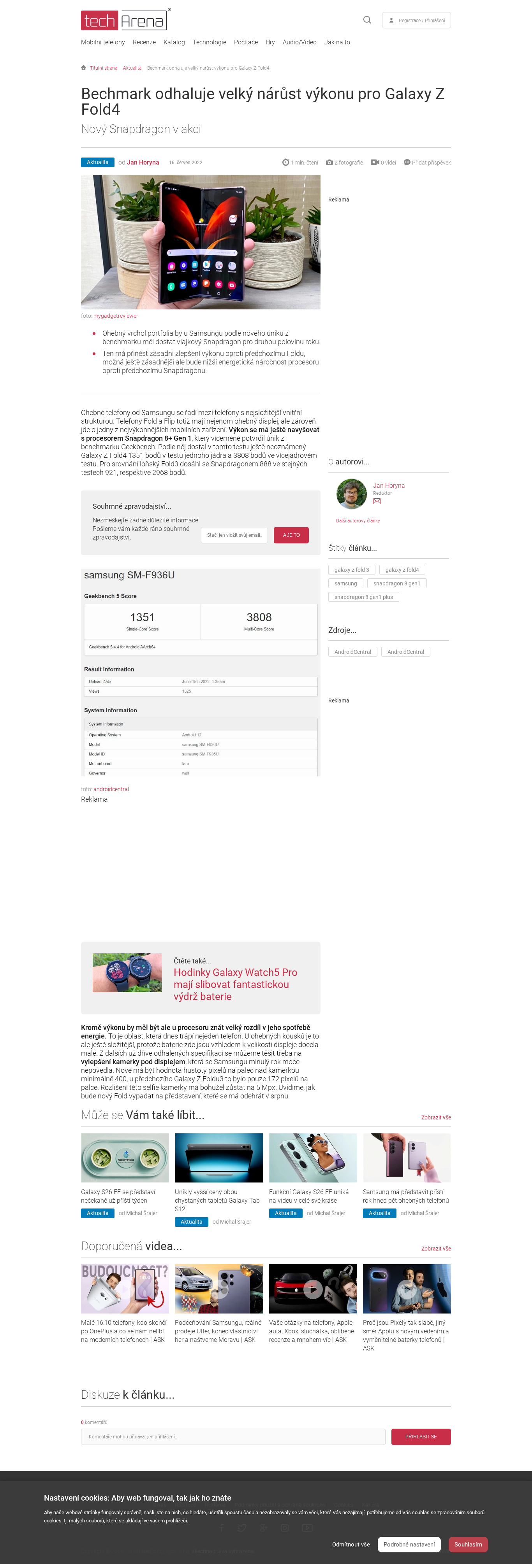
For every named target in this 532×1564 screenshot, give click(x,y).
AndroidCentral (353, 652)
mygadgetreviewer (115, 316)
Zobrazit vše (436, 1117)
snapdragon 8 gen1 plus (364, 597)
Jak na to (337, 42)
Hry (270, 42)
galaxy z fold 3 (352, 570)
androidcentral (111, 789)
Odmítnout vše (351, 1544)
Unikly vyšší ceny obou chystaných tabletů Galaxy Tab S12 (217, 1200)
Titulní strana (103, 68)
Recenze (144, 42)
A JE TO (291, 535)
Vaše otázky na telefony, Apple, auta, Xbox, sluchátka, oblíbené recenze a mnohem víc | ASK (311, 1331)
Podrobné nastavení (409, 1544)
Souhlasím (468, 1544)
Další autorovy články (358, 521)
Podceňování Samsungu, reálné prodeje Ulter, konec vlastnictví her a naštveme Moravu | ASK (218, 1331)
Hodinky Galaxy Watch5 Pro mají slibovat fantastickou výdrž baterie (236, 984)
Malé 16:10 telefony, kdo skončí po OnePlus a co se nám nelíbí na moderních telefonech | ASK (124, 1331)
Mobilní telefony (103, 42)
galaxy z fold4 (402, 570)
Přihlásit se (421, 1437)
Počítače (246, 42)
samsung (346, 583)
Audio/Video (300, 42)
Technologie (209, 42)
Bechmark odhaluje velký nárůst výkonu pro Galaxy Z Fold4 (208, 68)
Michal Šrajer (141, 1213)
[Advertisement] (201, 858)
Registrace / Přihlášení (422, 20)
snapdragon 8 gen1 (397, 583)
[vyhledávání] (367, 20)
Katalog (174, 42)
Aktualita (132, 68)
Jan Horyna (143, 162)
